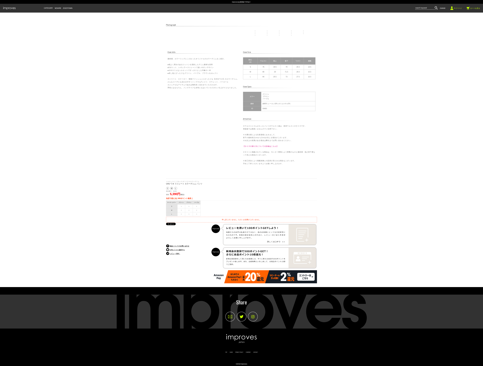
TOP (226, 352)
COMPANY (248, 352)
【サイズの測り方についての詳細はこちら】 (260, 146)
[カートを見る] (468, 9)
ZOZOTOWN (67, 8)
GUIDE (231, 352)
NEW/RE (58, 8)
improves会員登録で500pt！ (241, 2)
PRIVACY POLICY (239, 352)
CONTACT (255, 352)
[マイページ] (452, 9)
